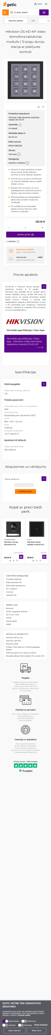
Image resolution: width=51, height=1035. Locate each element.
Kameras (9, 609)
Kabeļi (8, 624)
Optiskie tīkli (11, 595)
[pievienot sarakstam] (43, 106)
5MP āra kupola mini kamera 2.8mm (21, 653)
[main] (10, 5)
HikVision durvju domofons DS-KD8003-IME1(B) (13, 544)
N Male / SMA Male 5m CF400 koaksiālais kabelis (23, 648)
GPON (8, 618)
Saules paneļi (11, 621)
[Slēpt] (44, 286)
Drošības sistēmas (13, 579)
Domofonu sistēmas (16, 21)
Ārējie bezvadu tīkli (14, 582)
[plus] (42, 227)
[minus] (8, 227)
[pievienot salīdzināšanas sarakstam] (38, 106)
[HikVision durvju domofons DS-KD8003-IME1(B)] (14, 528)
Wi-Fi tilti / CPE (12, 615)
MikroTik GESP (12, 644)
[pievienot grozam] (22, 558)
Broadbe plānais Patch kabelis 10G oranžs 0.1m (25, 656)
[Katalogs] (5, 12)
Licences (9, 592)
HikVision (12, 154)
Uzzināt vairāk (24, 1015)
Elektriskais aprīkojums (15, 586)
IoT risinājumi (11, 589)
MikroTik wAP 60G (13, 641)
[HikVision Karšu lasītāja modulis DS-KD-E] (37, 528)
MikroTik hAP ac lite (14, 638)
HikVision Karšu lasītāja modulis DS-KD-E (37, 542)
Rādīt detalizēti (40, 1025)
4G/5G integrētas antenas (16, 612)
